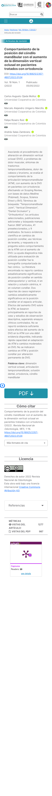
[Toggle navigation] (6, 21)
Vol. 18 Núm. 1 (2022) (27, 30)
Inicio (6, 30)
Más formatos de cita (17, 443)
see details (26, 573)
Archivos (14, 30)
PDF (24, 393)
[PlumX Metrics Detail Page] (26, 554)
